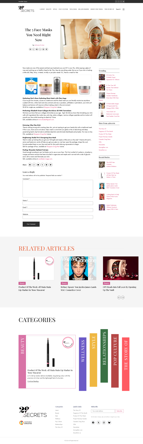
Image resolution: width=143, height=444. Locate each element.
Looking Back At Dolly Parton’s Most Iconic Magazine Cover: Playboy (113, 197)
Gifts (100, 142)
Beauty (48, 9)
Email (25, 207)
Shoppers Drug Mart (50, 107)
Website (25, 214)
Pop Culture (63, 9)
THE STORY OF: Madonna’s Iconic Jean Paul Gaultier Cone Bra (112, 114)
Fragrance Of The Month (106, 131)
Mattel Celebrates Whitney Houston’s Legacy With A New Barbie (112, 207)
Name (25, 200)
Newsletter (102, 145)
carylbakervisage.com (45, 159)
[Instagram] (104, 422)
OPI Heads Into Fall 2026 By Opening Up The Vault (119, 288)
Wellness (73, 9)
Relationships (83, 9)
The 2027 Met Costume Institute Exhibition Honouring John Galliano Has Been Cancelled (112, 164)
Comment (26, 179)
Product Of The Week (105, 134)
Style (55, 9)
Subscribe (119, 411)
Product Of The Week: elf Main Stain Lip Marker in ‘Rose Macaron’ (113, 175)
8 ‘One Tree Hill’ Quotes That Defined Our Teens (112, 87)
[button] (30, 49)
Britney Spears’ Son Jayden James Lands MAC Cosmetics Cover (113, 186)
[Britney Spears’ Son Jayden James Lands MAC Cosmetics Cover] (78, 268)
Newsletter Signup (23, 1)
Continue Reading (32, 381)
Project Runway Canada (105, 137)
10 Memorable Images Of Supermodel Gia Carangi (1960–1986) (112, 106)
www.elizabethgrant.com (46, 120)
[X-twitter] (98, 422)
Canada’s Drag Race (104, 139)
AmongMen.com (103, 147)
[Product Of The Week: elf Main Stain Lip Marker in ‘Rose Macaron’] (36, 268)
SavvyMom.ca (102, 150)
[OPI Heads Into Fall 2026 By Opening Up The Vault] (121, 268)
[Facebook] (93, 422)
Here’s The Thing (97, 9)
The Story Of (109, 9)
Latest (42, 9)
